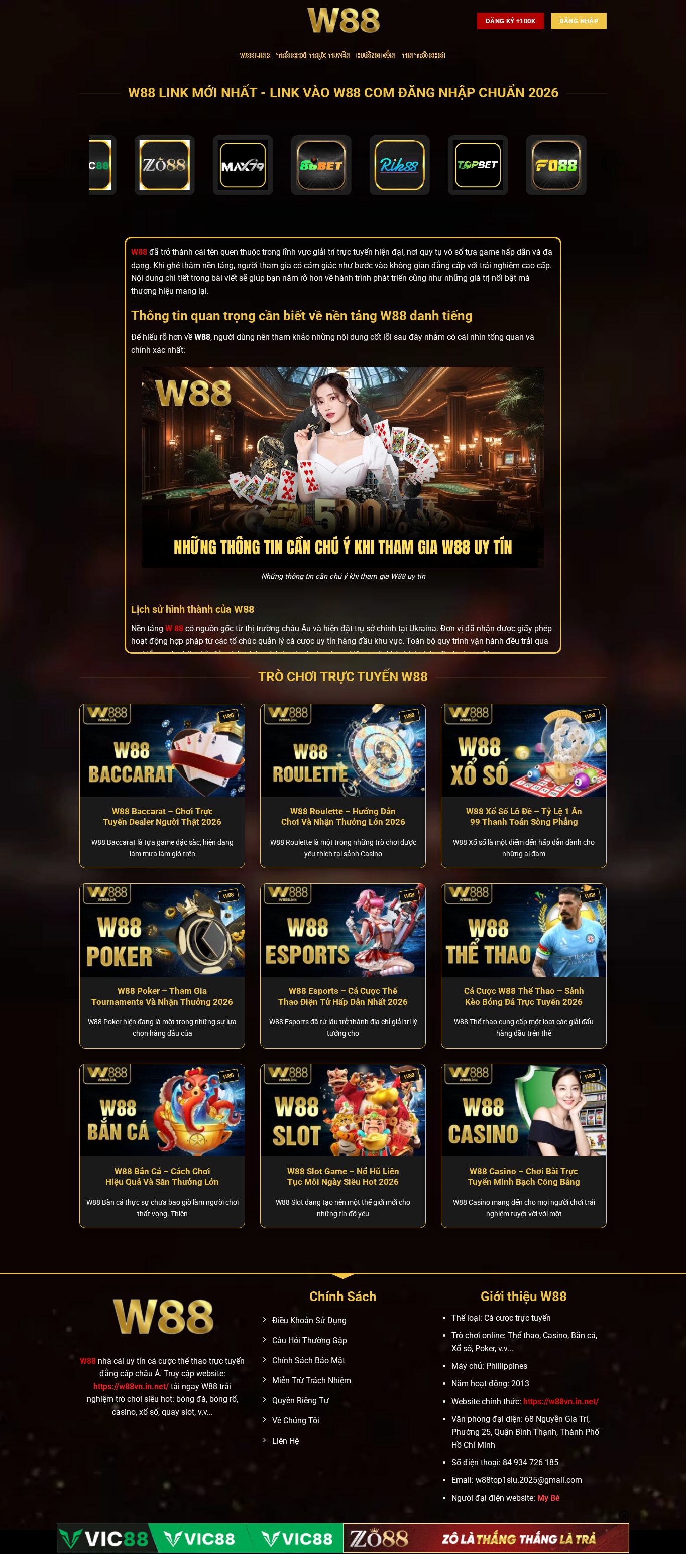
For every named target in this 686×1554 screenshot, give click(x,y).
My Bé (548, 1498)
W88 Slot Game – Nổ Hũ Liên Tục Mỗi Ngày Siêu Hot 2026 (343, 1177)
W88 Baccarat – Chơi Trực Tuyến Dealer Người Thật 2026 (162, 817)
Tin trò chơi (423, 55)
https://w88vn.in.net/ (131, 1386)
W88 (88, 1361)
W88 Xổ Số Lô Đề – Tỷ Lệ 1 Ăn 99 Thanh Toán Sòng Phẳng (524, 817)
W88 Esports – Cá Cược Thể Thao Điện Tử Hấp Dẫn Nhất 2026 (343, 996)
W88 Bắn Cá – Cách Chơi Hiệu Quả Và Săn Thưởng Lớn (162, 1177)
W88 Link (255, 55)
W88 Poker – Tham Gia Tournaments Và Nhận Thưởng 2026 (162, 996)
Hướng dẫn (376, 55)
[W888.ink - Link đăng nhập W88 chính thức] (343, 21)
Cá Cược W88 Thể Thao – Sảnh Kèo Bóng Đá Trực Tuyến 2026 (524, 996)
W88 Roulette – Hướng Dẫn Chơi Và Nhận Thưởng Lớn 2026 (343, 817)
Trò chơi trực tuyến (313, 55)
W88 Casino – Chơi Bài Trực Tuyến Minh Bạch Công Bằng (524, 1177)
